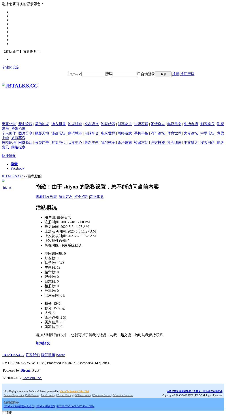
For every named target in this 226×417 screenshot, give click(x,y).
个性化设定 (10, 67)
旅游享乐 (18, 138)
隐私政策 (48, 355)
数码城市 (75, 133)
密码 (109, 74)
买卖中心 (58, 142)
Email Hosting (48, 395)
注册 (175, 74)
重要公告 (9, 124)
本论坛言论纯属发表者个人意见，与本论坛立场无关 (194, 391)
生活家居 (141, 124)
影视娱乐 (207, 124)
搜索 (14, 164)
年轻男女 (174, 124)
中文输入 (191, 142)
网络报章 (18, 147)
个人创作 (9, 133)
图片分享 (25, 133)
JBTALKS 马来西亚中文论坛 (19, 406)
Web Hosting (32, 395)
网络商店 (25, 142)
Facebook (17, 168)
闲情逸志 (158, 124)
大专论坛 (191, 133)
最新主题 (92, 142)
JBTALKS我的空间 (45, 406)
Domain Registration (14, 395)
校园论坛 (9, 142)
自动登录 (148, 74)
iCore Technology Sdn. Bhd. (74, 391)
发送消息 (97, 197)
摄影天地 (42, 133)
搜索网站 (207, 142)
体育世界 (174, 133)
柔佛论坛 (42, 124)
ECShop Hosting (83, 395)
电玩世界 (108, 133)
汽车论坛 (158, 133)
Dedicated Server (102, 395)
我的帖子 (108, 142)
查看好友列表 (46, 197)
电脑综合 (92, 133)
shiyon (6, 188)
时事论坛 (125, 124)
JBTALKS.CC (12, 176)
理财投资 (158, 142)
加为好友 (65, 197)
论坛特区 (108, 124)
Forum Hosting (65, 395)
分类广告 (42, 142)
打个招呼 (81, 197)
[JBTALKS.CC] (20, 86)
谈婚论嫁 (18, 128)
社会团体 (174, 142)
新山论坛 (25, 124)
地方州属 (58, 124)
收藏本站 (141, 142)
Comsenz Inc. (32, 378)
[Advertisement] (113, 112)
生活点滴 (191, 124)
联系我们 (33, 355)
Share (61, 355)
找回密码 (187, 74)
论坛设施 (125, 142)
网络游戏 (125, 133)
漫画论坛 (58, 133)
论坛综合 (75, 124)
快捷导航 (9, 156)
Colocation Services (123, 395)
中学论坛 (207, 133)
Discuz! (26, 370)
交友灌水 (92, 124)
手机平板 (141, 133)
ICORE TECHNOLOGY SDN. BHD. (75, 406)
